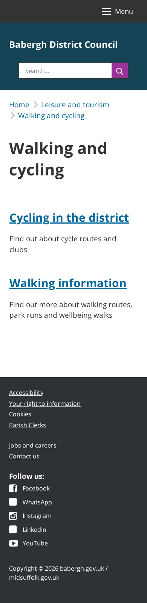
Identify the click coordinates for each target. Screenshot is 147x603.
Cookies (20, 414)
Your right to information (45, 403)
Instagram (37, 516)
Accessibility (26, 392)
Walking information (68, 283)
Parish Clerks (27, 425)
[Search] (120, 70)
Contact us (24, 456)
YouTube (35, 543)
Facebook (36, 488)
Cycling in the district (69, 217)
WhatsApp (37, 502)
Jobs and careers (33, 445)
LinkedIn (34, 530)
